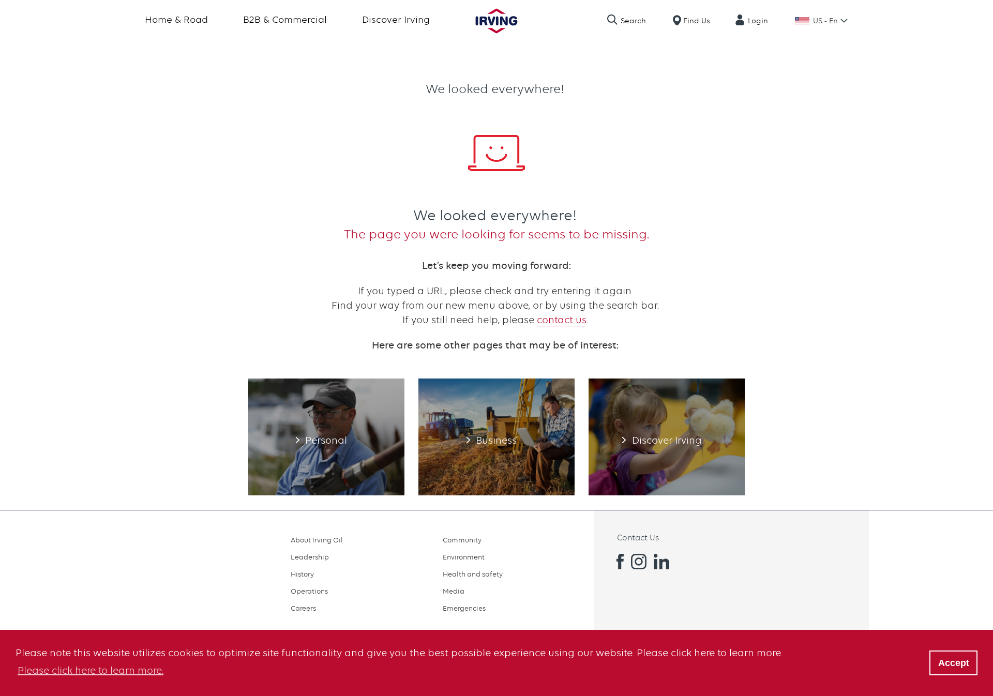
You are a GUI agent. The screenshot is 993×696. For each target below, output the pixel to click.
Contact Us (638, 537)
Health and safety (473, 574)
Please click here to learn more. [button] (90, 670)
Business (496, 437)
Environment (464, 557)
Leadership (310, 557)
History (302, 574)
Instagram (638, 561)
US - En (825, 21)
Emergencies (464, 608)
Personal (326, 437)
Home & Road (176, 19)
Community (462, 540)
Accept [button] (953, 663)
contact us (561, 320)
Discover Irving (396, 19)
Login (758, 21)
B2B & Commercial (285, 19)
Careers (303, 608)
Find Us (696, 21)
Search (633, 21)
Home (496, 21)
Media (453, 591)
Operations (309, 591)
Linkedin (661, 561)
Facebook (616, 561)
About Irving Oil (317, 540)
